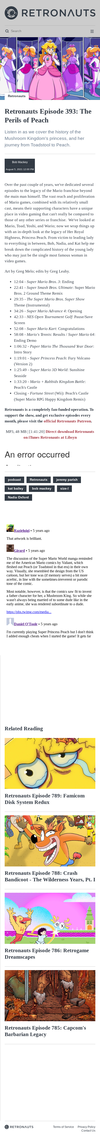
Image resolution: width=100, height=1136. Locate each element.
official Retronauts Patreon (67, 421)
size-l (64, 488)
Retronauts (17, 96)
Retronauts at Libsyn (58, 437)
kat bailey (15, 488)
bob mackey (41, 488)
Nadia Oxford (18, 497)
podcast (14, 479)
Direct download (60, 431)
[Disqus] (50, 581)
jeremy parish (67, 479)
